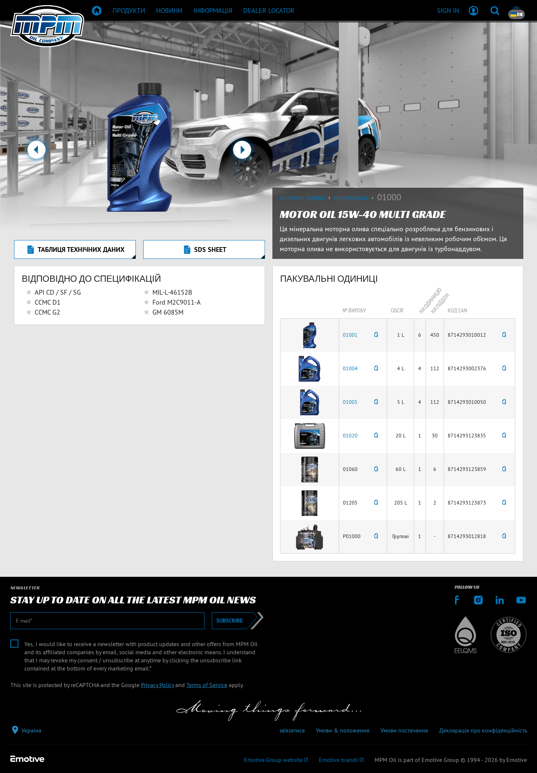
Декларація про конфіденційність (483, 730)
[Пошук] (495, 10)
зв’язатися (292, 730)
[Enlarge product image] (309, 334)
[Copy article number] (376, 335)
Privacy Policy (157, 685)
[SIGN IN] (473, 10)
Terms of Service (206, 685)
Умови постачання (404, 730)
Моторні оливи (303, 198)
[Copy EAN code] (504, 335)
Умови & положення (342, 730)
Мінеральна (352, 198)
